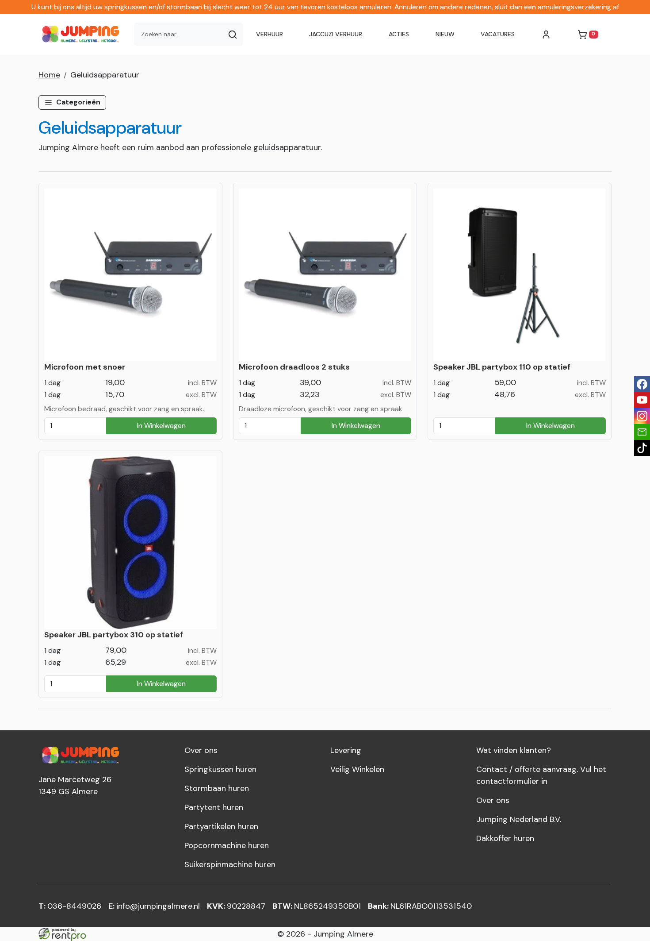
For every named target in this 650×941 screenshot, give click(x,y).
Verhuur (269, 34)
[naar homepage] (82, 34)
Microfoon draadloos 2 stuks (294, 367)
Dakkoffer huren (505, 838)
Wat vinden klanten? (513, 750)
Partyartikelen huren (221, 826)
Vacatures (498, 34)
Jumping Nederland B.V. (518, 819)
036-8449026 (69, 906)
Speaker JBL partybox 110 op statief (501, 367)
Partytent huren (213, 807)
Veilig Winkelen (357, 769)
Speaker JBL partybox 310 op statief (113, 634)
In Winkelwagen (161, 425)
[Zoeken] (232, 34)
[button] (72, 102)
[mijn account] (546, 34)
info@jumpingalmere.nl (154, 906)
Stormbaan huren (216, 788)
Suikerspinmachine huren (229, 864)
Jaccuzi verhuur (335, 34)
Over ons (201, 750)
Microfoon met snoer (84, 367)
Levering (345, 750)
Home (49, 74)
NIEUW (445, 34)
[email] (642, 432)
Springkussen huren (220, 769)
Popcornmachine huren (226, 845)
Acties (399, 34)
